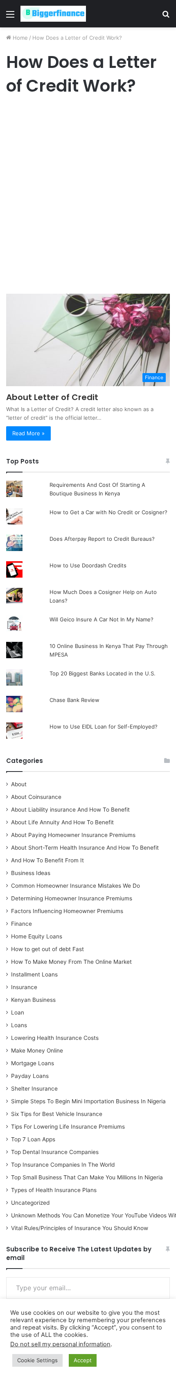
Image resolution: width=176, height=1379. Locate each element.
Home (19, 37)
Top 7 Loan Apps (33, 1139)
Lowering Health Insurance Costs (55, 1038)
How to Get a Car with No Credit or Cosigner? (108, 512)
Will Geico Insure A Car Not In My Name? (101, 619)
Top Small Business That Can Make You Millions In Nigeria (87, 1177)
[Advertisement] (88, 197)
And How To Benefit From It (47, 860)
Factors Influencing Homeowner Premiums (67, 911)
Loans (19, 1025)
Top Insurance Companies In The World (63, 1164)
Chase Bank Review (74, 700)
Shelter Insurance (34, 1088)
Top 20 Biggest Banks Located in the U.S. (103, 673)
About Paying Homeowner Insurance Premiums (73, 835)
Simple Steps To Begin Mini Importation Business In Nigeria (88, 1101)
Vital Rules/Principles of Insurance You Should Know (79, 1228)
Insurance (24, 987)
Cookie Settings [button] (37, 1360)
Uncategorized (30, 1202)
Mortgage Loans (32, 1063)
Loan (17, 1012)
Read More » (28, 433)
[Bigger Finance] (53, 14)
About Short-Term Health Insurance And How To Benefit (85, 847)
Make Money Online (37, 1050)
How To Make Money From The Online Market (71, 961)
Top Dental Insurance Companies (55, 1152)
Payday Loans (30, 1076)
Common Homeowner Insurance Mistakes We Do (75, 885)
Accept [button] (83, 1360)
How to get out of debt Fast (47, 949)
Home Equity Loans (36, 936)
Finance (21, 923)
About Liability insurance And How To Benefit (70, 809)
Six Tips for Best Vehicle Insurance (56, 1114)
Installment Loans (34, 974)
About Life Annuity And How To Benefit (62, 822)
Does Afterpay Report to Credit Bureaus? (102, 538)
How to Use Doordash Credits (88, 565)
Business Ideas (30, 873)
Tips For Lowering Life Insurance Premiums (68, 1126)
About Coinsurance (36, 797)
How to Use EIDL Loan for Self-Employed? (104, 726)
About (19, 784)
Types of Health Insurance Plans (54, 1190)
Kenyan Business (33, 1000)
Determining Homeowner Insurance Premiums (71, 898)
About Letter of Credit (52, 397)
